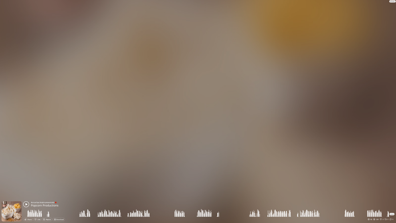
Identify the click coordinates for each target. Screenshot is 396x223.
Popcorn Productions (44, 205)
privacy (392, 1)
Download (60, 219)
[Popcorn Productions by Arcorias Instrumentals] (26, 204)
